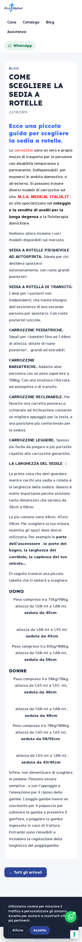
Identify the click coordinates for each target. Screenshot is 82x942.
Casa (11, 22)
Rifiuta (17, 930)
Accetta (39, 930)
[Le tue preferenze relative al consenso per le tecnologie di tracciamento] (74, 934)
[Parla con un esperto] (70, 916)
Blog (50, 22)
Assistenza (16, 32)
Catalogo (31, 22)
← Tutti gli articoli (25, 872)
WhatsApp (22, 45)
